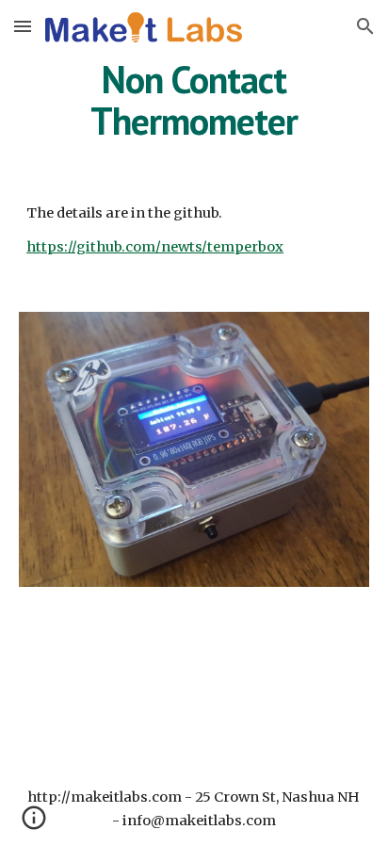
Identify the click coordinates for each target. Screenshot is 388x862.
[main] (194, 100)
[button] (22, 26)
